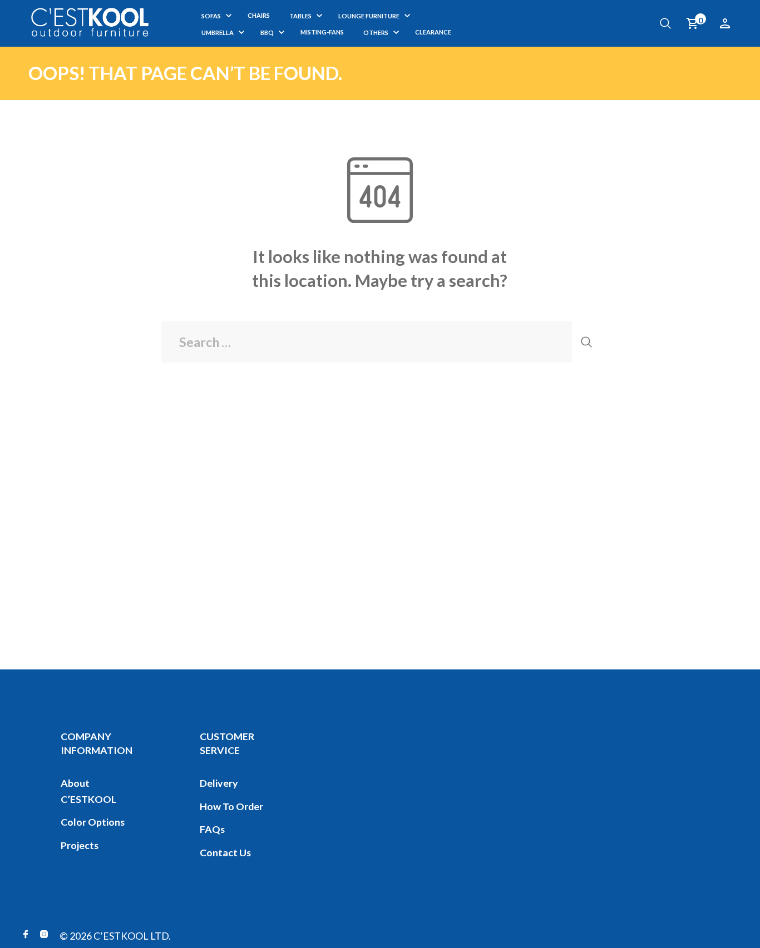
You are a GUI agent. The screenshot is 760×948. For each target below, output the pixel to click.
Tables (300, 15)
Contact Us (225, 852)
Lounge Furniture (368, 15)
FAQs (212, 829)
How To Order (231, 806)
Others (375, 32)
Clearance (433, 32)
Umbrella (217, 32)
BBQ (267, 32)
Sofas (211, 15)
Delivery (219, 783)
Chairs (259, 15)
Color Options (93, 822)
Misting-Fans (322, 32)
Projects (79, 845)
